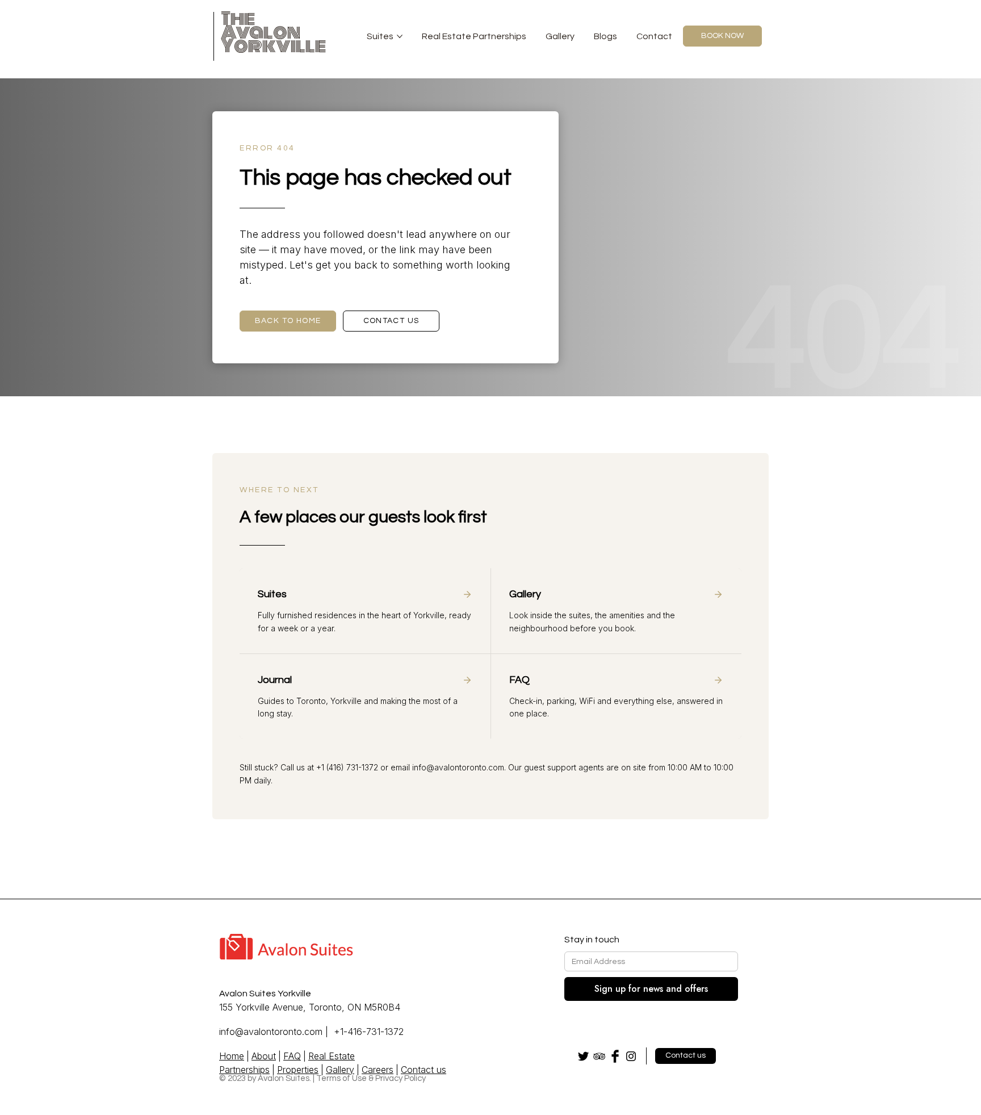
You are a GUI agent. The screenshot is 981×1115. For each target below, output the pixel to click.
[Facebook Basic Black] (615, 1056)
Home (231, 1056)
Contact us (391, 321)
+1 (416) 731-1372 (347, 767)
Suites (380, 36)
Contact (654, 36)
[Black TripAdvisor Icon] (599, 1056)
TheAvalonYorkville (273, 32)
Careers (377, 1069)
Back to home (288, 321)
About (263, 1056)
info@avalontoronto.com (458, 767)
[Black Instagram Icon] (631, 1056)
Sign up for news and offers (651, 988)
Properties (297, 1069)
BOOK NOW (722, 36)
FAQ (292, 1056)
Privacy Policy (400, 1078)
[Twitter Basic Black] (583, 1056)
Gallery (560, 36)
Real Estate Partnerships (474, 36)
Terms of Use (341, 1078)
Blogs (605, 36)
